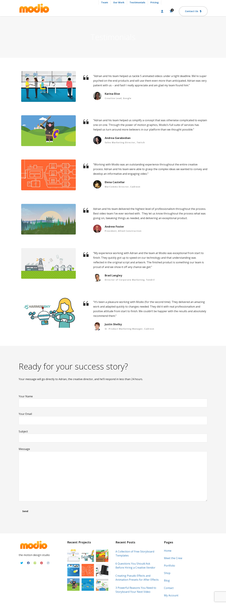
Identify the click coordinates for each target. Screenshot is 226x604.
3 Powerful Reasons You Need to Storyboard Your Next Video (135, 590)
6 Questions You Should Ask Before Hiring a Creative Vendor (135, 565)
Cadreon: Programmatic (48, 174)
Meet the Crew (173, 558)
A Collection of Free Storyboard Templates (134, 553)
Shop (167, 573)
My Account (171, 595)
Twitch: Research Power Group (48, 130)
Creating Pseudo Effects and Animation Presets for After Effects (137, 577)
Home (167, 550)
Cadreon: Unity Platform (48, 312)
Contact (169, 588)
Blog (167, 580)
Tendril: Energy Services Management (48, 263)
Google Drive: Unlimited (48, 86)
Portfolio (169, 565)
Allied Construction (48, 219)
